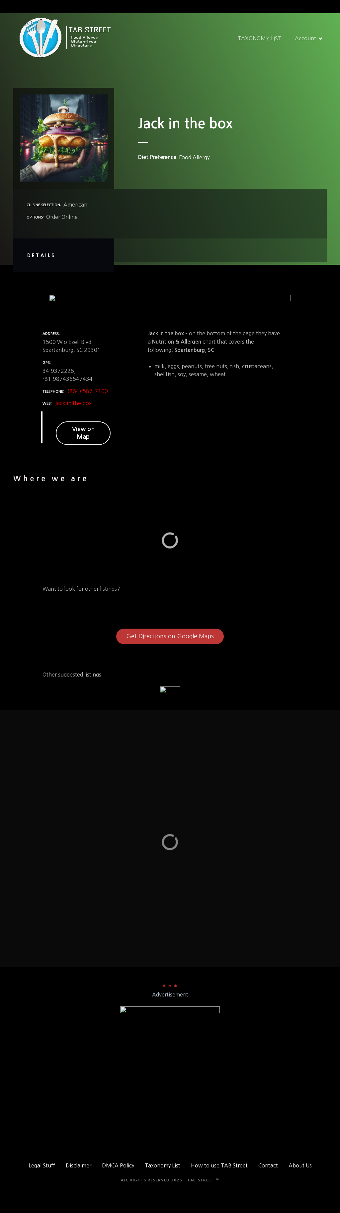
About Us (300, 1165)
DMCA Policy (118, 1165)
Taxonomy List (162, 1165)
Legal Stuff (42, 1165)
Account (305, 38)
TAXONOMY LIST (259, 38)
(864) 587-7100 (87, 391)
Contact (268, 1165)
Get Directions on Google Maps (170, 636)
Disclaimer (78, 1165)
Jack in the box (73, 403)
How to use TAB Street (219, 1165)
